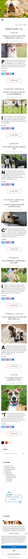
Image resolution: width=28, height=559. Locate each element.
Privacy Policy (16, 557)
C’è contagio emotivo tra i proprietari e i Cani (14, 379)
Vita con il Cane (14, 32)
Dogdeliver (14, 12)
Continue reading (14, 80)
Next (10, 442)
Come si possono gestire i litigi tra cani (14, 148)
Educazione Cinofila (9, 89)
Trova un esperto (9, 474)
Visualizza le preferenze (14, 554)
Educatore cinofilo (11, 476)
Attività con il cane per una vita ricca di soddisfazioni (14, 93)
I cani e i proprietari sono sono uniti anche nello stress (14, 318)
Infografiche (8, 471)
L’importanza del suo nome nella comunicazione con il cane (14, 37)
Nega (14, 550)
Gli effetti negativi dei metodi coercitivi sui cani (14, 205)
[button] (26, 533)
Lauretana (20, 97)
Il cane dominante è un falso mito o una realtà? (14, 262)
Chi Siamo (7, 516)
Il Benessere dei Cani (19, 89)
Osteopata (9, 481)
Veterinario (9, 479)
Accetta (14, 547)
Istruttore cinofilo (11, 477)
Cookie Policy (10, 557)
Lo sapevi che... (8, 472)
